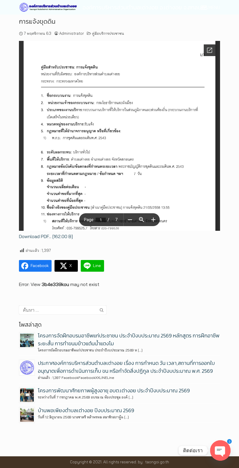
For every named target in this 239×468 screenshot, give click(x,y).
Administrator (71, 33)
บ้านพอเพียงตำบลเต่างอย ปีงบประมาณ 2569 (86, 410)
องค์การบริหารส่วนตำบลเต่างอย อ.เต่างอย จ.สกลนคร (145, 7)
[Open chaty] (220, 450)
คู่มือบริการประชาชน (108, 33)
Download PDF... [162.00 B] (46, 236)
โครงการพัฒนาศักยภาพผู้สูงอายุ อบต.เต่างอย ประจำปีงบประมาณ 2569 (114, 390)
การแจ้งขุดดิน (37, 21)
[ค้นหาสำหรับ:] (62, 310)
